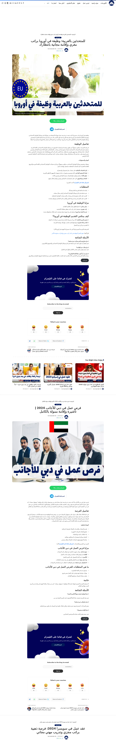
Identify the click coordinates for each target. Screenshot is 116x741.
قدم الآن (85, 260)
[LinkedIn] (15, 3)
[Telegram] (10, 3)
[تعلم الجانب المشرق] (111, 3)
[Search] (2, 3)
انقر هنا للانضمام (58, 286)
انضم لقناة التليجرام (60, 129)
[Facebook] (23, 3)
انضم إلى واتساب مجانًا (59, 121)
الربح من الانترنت (35, 380)
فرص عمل (58, 37)
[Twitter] (21, 3)
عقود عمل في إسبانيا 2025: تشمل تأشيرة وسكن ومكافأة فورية (59, 385)
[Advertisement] (58, 18)
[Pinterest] (19, 3)
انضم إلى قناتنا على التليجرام (81, 182)
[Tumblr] (14, 3)
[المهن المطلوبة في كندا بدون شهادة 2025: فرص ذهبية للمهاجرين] (89, 372)
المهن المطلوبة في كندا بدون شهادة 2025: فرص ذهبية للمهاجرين (91, 385)
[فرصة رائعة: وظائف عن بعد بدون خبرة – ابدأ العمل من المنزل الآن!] (26, 372)
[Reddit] (12, 3)
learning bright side (52, 48)
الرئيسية (73, 34)
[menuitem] (46, 3)
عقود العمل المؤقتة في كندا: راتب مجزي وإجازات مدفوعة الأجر (68, 233)
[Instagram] (17, 3)
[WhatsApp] (59, 51)
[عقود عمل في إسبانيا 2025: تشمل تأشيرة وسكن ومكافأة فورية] (58, 372)
